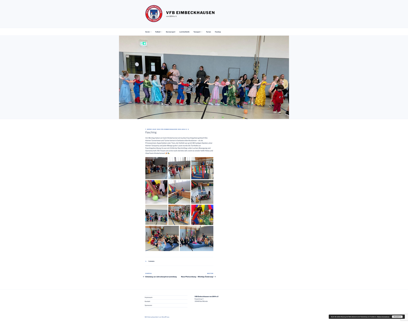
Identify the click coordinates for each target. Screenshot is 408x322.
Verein (147, 32)
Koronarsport (170, 32)
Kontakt (147, 301)
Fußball (157, 32)
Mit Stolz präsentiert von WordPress (157, 317)
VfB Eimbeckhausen (190, 12)
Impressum (148, 297)
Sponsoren (148, 305)
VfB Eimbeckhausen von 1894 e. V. (174, 129)
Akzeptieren (397, 317)
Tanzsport (196, 32)
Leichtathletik (184, 32)
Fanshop (218, 32)
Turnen (208, 32)
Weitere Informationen (383, 317)
